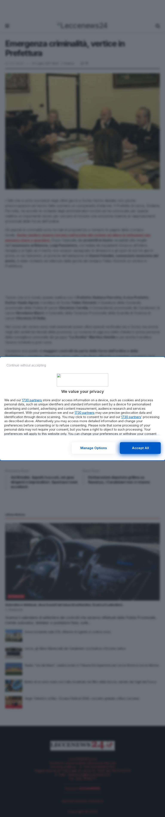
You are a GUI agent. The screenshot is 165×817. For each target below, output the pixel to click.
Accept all (140, 448)
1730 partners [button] (32, 400)
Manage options (93, 448)
